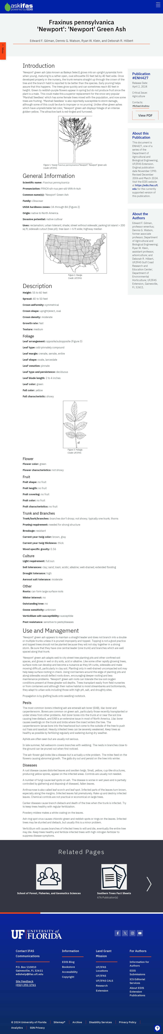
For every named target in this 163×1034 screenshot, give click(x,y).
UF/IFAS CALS (104, 980)
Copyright (68, 977)
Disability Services (100, 1022)
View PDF (145, 115)
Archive (77, 1022)
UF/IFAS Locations (102, 968)
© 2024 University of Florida (28, 1022)
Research (102, 985)
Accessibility (70, 972)
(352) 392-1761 (26, 985)
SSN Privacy (37, 1027)
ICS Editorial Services (137, 981)
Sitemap (59, 1022)
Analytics (17, 1027)
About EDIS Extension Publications (137, 991)
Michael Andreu (140, 105)
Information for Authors (139, 963)
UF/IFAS (101, 975)
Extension (102, 990)
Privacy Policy (127, 1022)
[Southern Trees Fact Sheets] (114, 877)
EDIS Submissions (137, 972)
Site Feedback (24, 981)
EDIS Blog (68, 962)
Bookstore (68, 967)
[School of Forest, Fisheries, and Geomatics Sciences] (49, 877)
